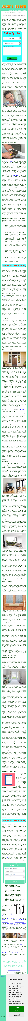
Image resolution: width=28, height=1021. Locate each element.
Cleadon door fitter (13, 947)
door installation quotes (14, 854)
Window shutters (6, 709)
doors (11, 192)
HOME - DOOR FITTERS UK (14, 970)
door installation (13, 232)
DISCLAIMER (24, 10)
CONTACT (19, 10)
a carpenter (10, 923)
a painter (20, 917)
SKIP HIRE (5, 926)
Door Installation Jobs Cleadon (10, 952)
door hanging (22, 810)
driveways (16, 924)
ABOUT (16, 10)
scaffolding (5, 919)
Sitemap (3, 976)
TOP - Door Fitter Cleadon (9, 958)
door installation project (11, 858)
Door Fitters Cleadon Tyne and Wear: (12, 18)
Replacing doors (12, 78)
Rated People (5, 127)
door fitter (5, 271)
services (23, 313)
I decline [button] (17, 1010)
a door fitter (15, 928)
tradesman (21, 129)
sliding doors (15, 522)
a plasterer (10, 920)
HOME (10, 10)
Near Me (3, 977)
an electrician (20, 919)
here (7, 857)
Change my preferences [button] (17, 1014)
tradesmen (4, 911)
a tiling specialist (13, 918)
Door (3, 295)
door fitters (15, 162)
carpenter (10, 339)
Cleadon (6, 296)
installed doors (9, 245)
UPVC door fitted (6, 205)
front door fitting (7, 797)
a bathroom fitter (19, 922)
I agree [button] (17, 1007)
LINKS (13, 10)
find (6, 826)
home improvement (11, 931)
